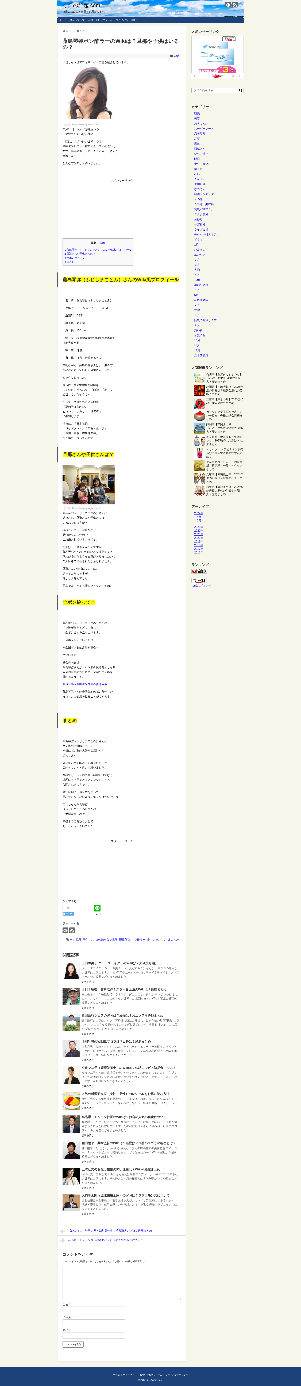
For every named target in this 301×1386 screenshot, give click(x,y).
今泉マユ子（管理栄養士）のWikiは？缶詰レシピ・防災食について (129, 1068)
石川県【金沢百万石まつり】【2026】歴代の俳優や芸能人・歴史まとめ (224, 378)
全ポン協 (152, 939)
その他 (198, 199)
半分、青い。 (202, 163)
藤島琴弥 (124, 939)
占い (197, 173)
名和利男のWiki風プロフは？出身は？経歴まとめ (116, 1041)
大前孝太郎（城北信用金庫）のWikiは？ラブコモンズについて (126, 1195)
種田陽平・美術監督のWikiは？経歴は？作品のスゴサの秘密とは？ (129, 1143)
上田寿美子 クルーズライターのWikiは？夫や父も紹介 (120, 963)
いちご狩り (201, 153)
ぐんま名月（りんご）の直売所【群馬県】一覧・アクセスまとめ (224, 465)
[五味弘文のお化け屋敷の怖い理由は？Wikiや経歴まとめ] (71, 1176)
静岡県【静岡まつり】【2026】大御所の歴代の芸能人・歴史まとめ (224, 428)
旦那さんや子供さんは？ (79, 253)
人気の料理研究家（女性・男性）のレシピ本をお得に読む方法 (125, 1094)
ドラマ (198, 239)
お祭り (198, 219)
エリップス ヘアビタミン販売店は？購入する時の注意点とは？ (224, 453)
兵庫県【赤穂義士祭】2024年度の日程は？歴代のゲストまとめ (224, 478)
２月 (197, 259)
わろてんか (201, 123)
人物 (176, 55)
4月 (199, 516)
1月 (196, 244)
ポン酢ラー (139, 939)
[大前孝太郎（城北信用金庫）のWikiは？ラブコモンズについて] (71, 1202)
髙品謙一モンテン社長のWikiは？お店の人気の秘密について (124, 1117)
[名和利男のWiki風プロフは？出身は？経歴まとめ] (71, 1048)
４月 (197, 274)
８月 (197, 315)
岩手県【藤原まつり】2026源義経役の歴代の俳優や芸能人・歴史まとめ (224, 490)
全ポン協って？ (74, 257)
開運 (197, 158)
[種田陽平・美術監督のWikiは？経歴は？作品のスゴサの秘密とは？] (71, 1150)
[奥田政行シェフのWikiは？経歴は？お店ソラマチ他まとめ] (71, 1022)
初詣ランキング (204, 194)
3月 (199, 520)
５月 (197, 289)
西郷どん (199, 148)
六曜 (197, 310)
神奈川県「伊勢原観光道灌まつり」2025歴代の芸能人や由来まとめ (224, 440)
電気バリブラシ (204, 209)
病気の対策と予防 (205, 320)
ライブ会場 (201, 229)
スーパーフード (204, 128)
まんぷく (199, 179)
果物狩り (199, 184)
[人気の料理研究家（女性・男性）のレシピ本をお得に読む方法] (71, 1101)
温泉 (197, 143)
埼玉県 (198, 168)
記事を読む (88, 981)
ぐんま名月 (201, 214)
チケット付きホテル (206, 234)
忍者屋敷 (199, 133)
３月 (197, 264)
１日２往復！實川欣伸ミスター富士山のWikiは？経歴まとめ (124, 989)
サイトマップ (77, 20)
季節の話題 (201, 284)
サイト (67, 1330)
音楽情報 (199, 335)
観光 (197, 113)
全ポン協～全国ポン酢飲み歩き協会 (85, 684)
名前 (66, 1304)
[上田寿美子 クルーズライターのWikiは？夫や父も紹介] (71, 970)
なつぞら (199, 189)
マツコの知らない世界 (104, 939)
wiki (72, 939)
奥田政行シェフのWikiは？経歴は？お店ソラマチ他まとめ (122, 1015)
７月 (197, 305)
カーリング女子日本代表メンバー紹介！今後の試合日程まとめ (224, 415)
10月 (197, 340)
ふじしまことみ (169, 939)
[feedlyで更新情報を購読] (228, 4)
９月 (197, 325)
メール (68, 1317)
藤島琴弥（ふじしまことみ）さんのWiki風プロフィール (98, 249)
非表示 (101, 243)
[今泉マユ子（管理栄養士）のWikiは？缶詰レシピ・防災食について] (71, 1075)
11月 (197, 345)
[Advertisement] (121, 207)
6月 (196, 295)
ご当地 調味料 (204, 204)
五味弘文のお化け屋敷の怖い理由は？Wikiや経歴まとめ (121, 1169)
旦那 (79, 939)
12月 (197, 350)
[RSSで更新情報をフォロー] (235, 4)
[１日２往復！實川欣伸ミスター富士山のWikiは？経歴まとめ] (71, 996)
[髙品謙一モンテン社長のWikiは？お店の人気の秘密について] (71, 1124)
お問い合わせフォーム (100, 20)
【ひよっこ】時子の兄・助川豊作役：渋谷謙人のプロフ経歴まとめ (110, 1230)
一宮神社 (199, 224)
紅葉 (197, 138)
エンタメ (199, 254)
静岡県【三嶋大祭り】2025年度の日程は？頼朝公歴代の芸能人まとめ (224, 390)
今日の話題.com (81, 5)
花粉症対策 (201, 300)
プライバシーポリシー (128, 20)
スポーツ (199, 279)
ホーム (63, 20)
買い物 (198, 330)
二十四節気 (201, 355)
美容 (197, 118)
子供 (85, 939)
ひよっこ (199, 249)
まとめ (69, 261)
